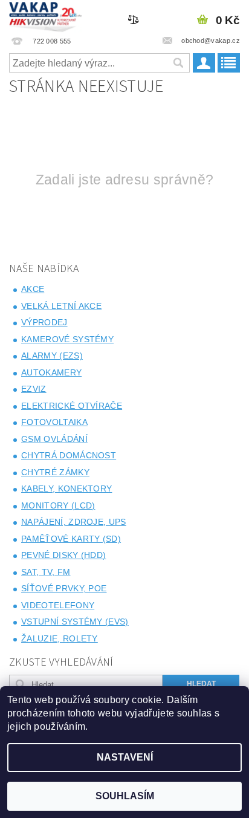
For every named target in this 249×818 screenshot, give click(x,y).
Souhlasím (124, 796)
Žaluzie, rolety (59, 638)
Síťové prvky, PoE (63, 588)
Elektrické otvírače (71, 406)
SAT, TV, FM (46, 572)
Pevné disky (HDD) (63, 555)
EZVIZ (34, 389)
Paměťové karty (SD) (71, 539)
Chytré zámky (55, 472)
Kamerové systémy (67, 339)
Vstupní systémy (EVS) (75, 621)
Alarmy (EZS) (52, 355)
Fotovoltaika (54, 422)
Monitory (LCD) (58, 505)
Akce (32, 289)
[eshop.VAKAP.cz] (45, 15)
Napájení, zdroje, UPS (73, 522)
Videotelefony (57, 605)
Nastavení (125, 757)
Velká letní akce (61, 306)
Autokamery (51, 372)
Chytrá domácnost (68, 455)
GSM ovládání (54, 439)
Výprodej (44, 322)
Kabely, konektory (66, 488)
